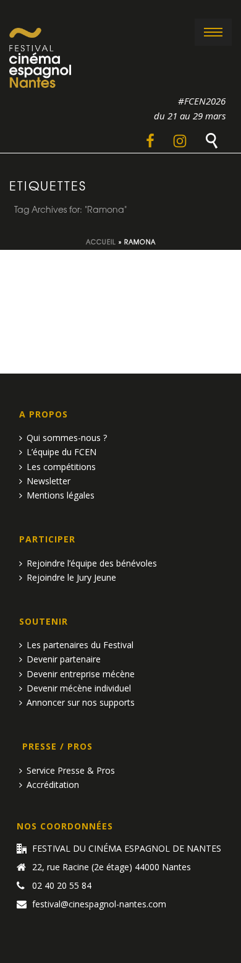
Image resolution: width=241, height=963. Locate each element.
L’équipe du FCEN (61, 452)
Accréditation (53, 784)
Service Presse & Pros (71, 770)
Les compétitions (61, 467)
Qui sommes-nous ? (67, 437)
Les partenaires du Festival (80, 645)
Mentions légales (61, 495)
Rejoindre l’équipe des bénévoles (92, 563)
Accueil (101, 241)
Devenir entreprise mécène (81, 674)
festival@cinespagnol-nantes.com (99, 904)
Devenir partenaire (64, 659)
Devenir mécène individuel (79, 688)
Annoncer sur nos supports (81, 702)
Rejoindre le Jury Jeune (71, 577)
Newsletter (48, 481)
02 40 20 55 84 (61, 885)
